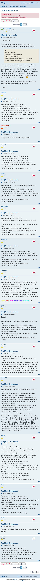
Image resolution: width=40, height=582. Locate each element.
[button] (26, 24)
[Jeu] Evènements (9, 10)
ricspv (3, 173)
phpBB (15, 579)
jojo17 (2, 305)
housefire (3, 92)
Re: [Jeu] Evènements (9, 99)
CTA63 (3, 517)
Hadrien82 (4, 377)
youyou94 (3, 144)
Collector (8, 28)
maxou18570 (4, 206)
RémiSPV (3, 344)
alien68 (3, 435)
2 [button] (23, 25)
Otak (2, 484)
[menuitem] (6, 3)
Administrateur (5, 125)
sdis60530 (4, 239)
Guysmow (4, 270)
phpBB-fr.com (23, 580)
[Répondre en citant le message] (33, 30)
